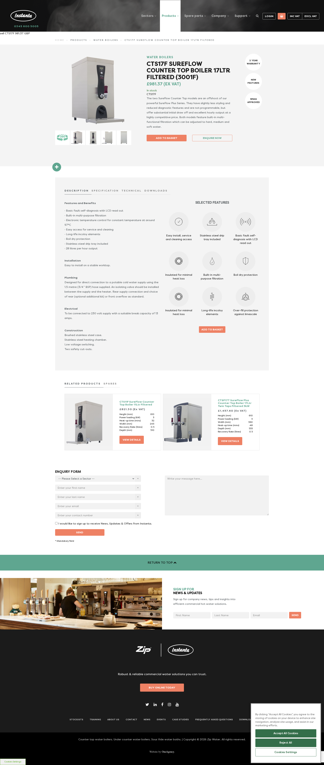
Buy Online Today (162, 687)
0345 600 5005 (26, 26)
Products (169, 16)
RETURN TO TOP (160, 562)
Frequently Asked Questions (214, 719)
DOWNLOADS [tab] (156, 190)
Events (161, 719)
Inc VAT (295, 16)
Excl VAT (310, 16)
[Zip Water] (143, 650)
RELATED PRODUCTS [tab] (82, 383)
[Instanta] (181, 650)
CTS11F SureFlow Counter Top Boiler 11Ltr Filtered (136, 403)
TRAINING (95, 719)
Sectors (147, 16)
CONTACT (131, 719)
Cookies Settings (12, 762)
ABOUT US (113, 719)
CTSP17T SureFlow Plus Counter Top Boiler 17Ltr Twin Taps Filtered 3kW (234, 403)
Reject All (286, 742)
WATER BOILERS (105, 40)
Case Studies (180, 719)
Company (219, 16)
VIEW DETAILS (132, 439)
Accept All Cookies (286, 733)
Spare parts (193, 16)
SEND (79, 532)
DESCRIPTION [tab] (76, 190)
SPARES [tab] (110, 383)
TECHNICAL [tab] (132, 190)
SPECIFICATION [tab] (105, 190)
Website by (162, 751)
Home (59, 40)
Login (269, 16)
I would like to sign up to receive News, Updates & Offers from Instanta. (105, 523)
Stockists (76, 719)
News (147, 719)
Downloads (247, 719)
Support (241, 16)
